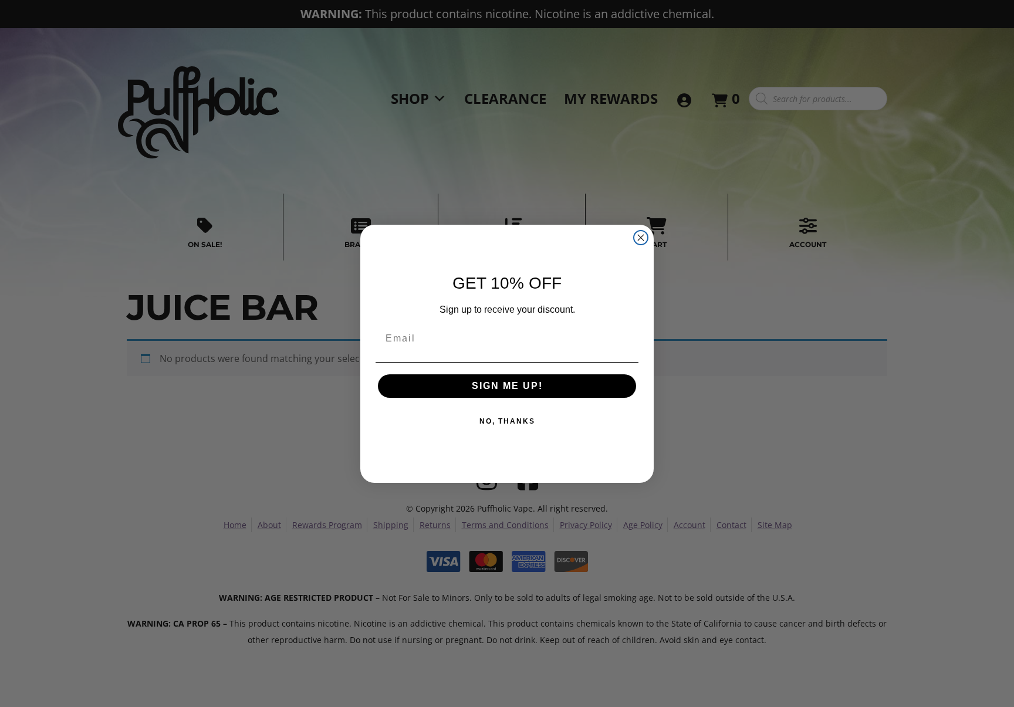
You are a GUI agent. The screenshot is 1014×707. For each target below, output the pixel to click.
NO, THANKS (507, 421)
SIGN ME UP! (507, 386)
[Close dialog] (641, 238)
